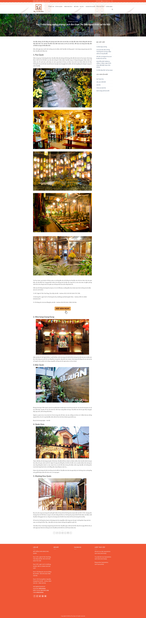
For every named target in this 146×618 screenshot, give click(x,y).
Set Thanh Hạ (99, 79)
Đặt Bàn (76, 6)
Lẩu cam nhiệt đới (101, 82)
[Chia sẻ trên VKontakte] (65, 533)
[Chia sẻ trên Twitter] (57, 533)
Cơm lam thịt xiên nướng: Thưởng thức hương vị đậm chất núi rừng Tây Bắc (103, 51)
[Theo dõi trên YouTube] (45, 596)
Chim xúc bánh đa (101, 88)
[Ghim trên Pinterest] (62, 533)
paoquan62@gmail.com (106, 1)
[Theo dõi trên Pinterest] (42, 596)
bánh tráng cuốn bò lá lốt (102, 90)
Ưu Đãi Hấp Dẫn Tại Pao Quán (104, 70)
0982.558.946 (98, 1)
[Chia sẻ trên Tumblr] (71, 533)
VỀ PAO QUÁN (58, 6)
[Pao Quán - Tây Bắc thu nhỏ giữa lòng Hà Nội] (38, 7)
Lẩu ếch (98, 85)
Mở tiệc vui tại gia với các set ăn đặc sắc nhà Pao (104, 57)
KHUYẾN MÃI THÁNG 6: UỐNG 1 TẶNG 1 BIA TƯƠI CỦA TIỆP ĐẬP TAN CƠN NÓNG (103, 64)
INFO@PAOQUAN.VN (39, 586)
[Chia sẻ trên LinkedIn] (68, 533)
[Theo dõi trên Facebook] (34, 596)
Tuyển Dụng (109, 6)
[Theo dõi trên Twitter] (40, 596)
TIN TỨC (82, 6)
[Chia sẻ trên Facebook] (54, 533)
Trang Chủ (51, 6)
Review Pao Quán (90, 6)
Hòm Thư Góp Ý (100, 6)
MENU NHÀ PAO (68, 6)
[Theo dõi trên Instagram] (37, 596)
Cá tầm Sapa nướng (101, 46)
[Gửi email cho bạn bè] (59, 533)
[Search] (112, 9)
